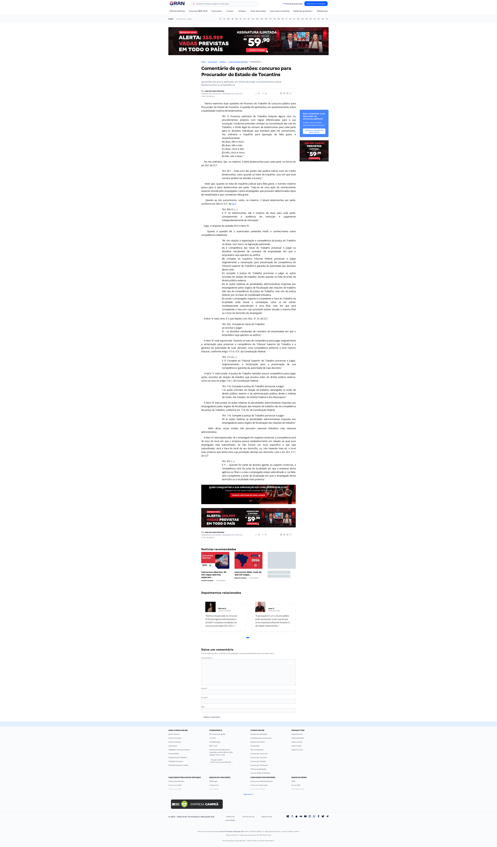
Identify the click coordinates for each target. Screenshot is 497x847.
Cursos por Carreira (258, 757)
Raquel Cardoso (241, 578)
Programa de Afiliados (177, 757)
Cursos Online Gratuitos (260, 773)
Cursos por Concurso (259, 754)
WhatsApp (215, 742)
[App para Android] (301, 817)
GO (253, 19)
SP (323, 19)
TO (327, 19)
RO (303, 19)
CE (241, 19)
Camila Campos (207, 580)
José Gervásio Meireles (238, 62)
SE (319, 19)
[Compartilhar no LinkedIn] (287, 93)
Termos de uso (248, 817)
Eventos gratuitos (294, 4)
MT (270, 19)
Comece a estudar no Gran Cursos (248, 495)
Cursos (229, 11)
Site (202, 707)
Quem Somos (174, 734)
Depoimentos (297, 734)
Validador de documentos (179, 750)
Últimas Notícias (177, 11)
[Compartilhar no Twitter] (283, 93)
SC (315, 19)
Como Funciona (174, 738)
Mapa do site (266, 817)
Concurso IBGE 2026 (198, 11)
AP (232, 19)
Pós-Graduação (257, 750)
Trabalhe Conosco (175, 761)
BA (236, 19)
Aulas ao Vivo (296, 742)
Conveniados (173, 754)
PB (279, 19)
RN (298, 19)
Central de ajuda (218, 734)
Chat (213, 738)
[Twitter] (323, 817)
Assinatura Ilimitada (316, 4)
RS (311, 19)
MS (266, 19)
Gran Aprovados (258, 11)
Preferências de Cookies (178, 765)
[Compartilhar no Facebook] (280, 93)
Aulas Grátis (296, 746)
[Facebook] (318, 817)
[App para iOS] (296, 817)
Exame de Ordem (257, 742)
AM (228, 19)
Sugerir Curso (297, 750)
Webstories (322, 11)
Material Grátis (297, 738)
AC (220, 19)
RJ (294, 19)
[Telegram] (327, 817)
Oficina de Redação (258, 769)
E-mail (204, 698)
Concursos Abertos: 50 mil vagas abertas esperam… (213, 575)
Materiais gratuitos (302, 11)
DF (245, 19)
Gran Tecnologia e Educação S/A (232, 831)
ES (249, 19)
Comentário (206, 658)
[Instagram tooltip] (309, 817)
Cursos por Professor (259, 765)
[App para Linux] (292, 817)
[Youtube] (305, 817)
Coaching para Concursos (261, 738)
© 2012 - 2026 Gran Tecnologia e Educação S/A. (191, 817)
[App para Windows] (287, 817)
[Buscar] (194, 4)
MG (262, 19)
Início (203, 62)
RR (307, 19)
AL (224, 19)
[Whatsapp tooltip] (314, 817)
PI (286, 19)
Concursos (216, 11)
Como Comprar (174, 742)
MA (257, 19)
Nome (204, 688)
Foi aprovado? (221, 761)
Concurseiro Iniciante (280, 11)
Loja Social (172, 746)
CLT (234, 203)
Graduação (255, 746)
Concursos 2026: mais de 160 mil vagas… (248, 573)
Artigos (241, 11)
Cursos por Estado (258, 761)
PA (275, 19)
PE (283, 19)
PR (290, 19)
